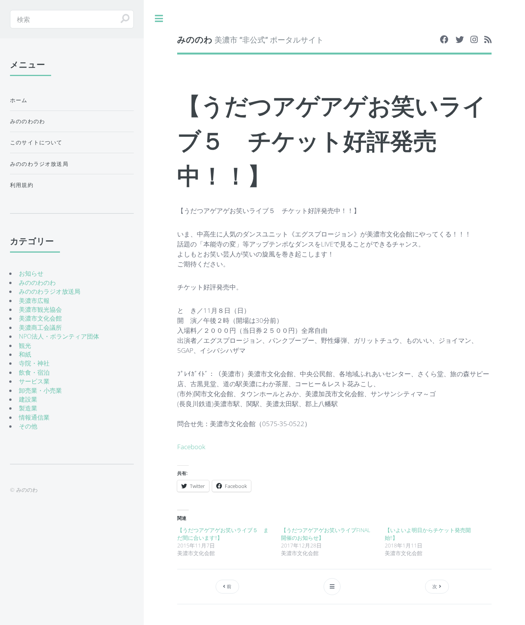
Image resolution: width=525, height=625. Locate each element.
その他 (28, 426)
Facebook (191, 446)
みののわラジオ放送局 (39, 163)
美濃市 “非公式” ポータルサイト (250, 39)
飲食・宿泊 (34, 372)
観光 (25, 345)
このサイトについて (36, 142)
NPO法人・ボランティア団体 (59, 336)
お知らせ (31, 273)
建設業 (28, 399)
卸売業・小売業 (40, 390)
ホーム (19, 100)
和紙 (25, 354)
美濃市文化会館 (40, 318)
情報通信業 (34, 417)
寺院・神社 (34, 363)
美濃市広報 (34, 300)
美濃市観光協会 (40, 309)
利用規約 (21, 184)
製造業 (28, 408)
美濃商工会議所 (40, 327)
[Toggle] (159, 19)
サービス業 (34, 381)
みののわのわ (27, 121)
